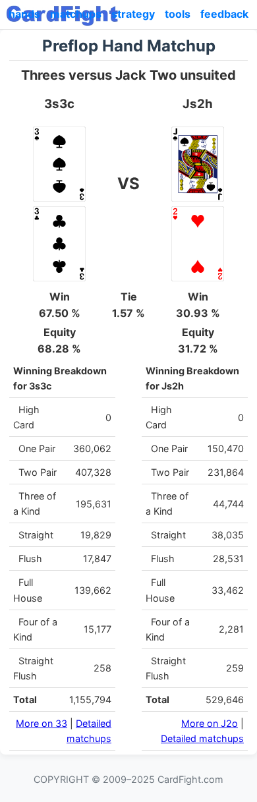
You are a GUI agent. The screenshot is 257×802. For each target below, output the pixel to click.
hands (24, 13)
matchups (75, 13)
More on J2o (209, 723)
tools (177, 13)
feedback (224, 13)
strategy (133, 13)
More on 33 (41, 723)
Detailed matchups (202, 738)
